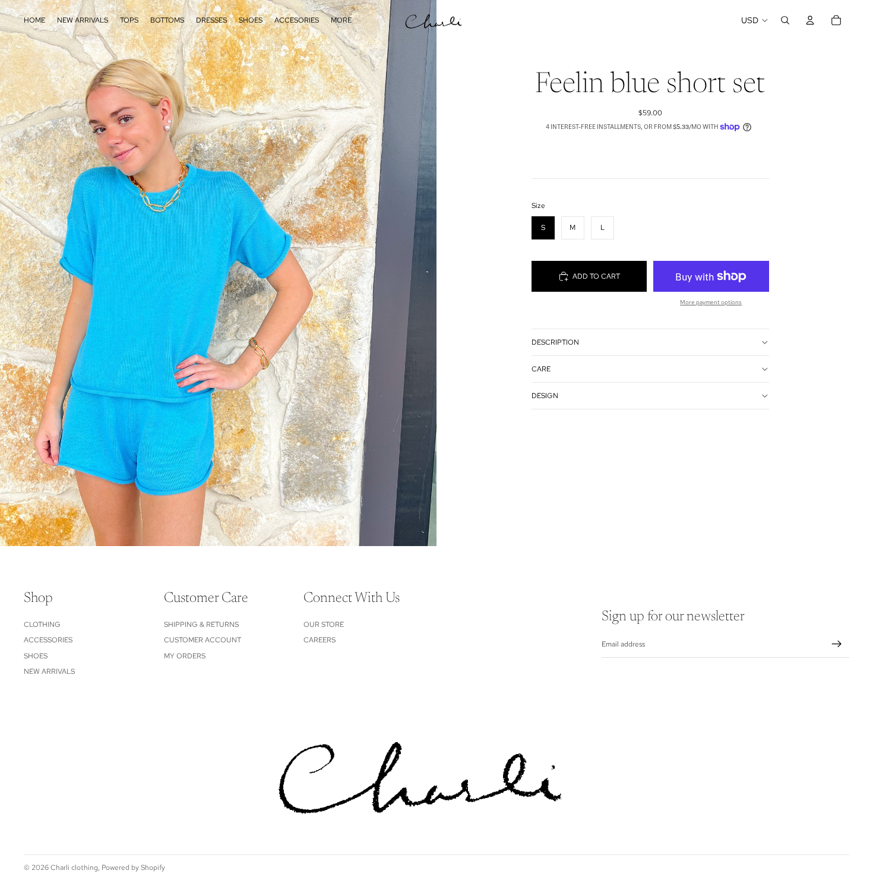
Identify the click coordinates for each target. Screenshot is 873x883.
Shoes (36, 655)
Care (541, 369)
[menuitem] (341, 20)
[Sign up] (836, 644)
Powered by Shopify (133, 867)
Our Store (323, 624)
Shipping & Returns (201, 624)
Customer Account (202, 640)
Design (545, 395)
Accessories (48, 640)
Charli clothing (74, 867)
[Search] (785, 20)
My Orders (184, 655)
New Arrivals (49, 671)
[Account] (810, 20)
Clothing (42, 624)
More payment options (711, 302)
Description (555, 342)
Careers (319, 640)
